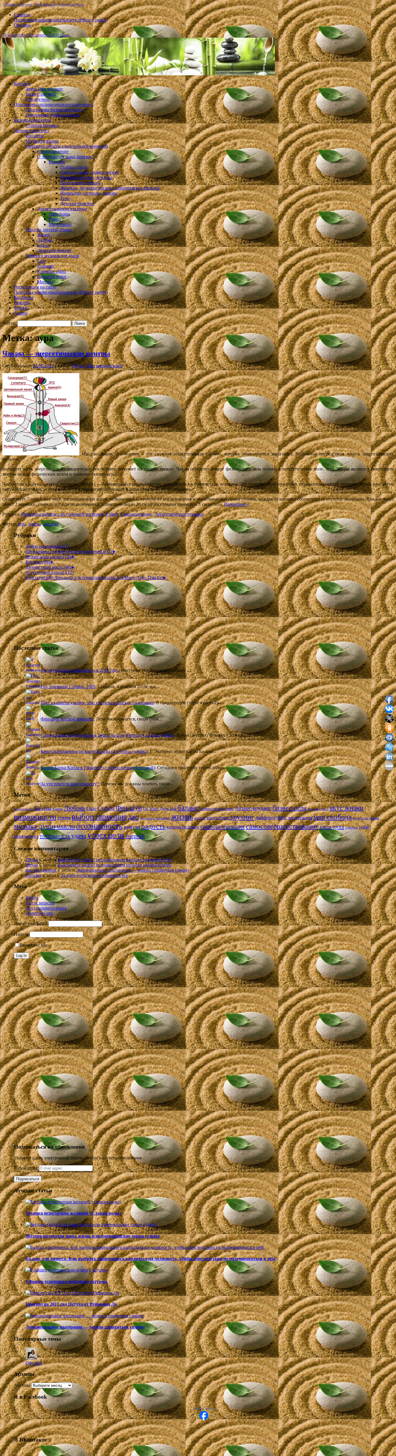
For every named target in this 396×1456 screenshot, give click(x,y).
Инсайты (34, 135)
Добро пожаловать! (47, 546)
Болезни (57, 161)
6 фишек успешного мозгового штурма (66, 1281)
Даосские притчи (54, 250)
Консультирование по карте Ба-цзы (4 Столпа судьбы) (94, 751)
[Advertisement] (43, 609)
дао (133, 817)
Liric (41, 260)
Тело (65, 198)
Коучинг (22, 83)
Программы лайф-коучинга (52, 114)
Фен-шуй (129, 807)
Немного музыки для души (52, 255)
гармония (111, 816)
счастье (351, 827)
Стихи (43, 245)
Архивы (22, 1385)
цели (116, 835)
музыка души (34, 826)
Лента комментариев (46, 908)
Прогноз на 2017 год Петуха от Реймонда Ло (71, 1304)
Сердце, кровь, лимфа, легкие (89, 172)
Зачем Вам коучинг (44, 88)
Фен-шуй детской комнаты (67, 718)
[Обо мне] (31, 1357)
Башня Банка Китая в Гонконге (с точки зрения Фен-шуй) (98, 767)
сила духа (332, 826)
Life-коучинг (38, 99)
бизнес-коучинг (253, 808)
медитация (300, 817)
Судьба (106, 808)
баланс (187, 807)
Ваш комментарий (104, 365)
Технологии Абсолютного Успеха (35, 34)
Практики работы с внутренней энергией (67, 146)
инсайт (200, 818)
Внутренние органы (80, 182)
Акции (21, 313)
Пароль (21, 934)
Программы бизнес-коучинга (54, 109)
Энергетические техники (62, 208)
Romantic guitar (51, 276)
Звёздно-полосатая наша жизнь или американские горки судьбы (93, 1236)
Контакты (23, 297)
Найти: (9, 323)
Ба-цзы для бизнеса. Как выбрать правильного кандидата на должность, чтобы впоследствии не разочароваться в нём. (151, 1258)
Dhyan (78, 365)
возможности (35, 817)
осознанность (99, 825)
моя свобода (332, 817)
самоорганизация (222, 826)
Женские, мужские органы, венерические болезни (110, 187)
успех (97, 835)
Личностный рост (31, 130)
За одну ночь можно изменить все (94, 875)
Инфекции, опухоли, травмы (88, 193)
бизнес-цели (290, 807)
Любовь (45, 240)
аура (22, 523)
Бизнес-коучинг (41, 94)
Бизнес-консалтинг (33, 120)
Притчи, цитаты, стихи (49, 229)
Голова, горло (74, 167)
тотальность (55, 836)
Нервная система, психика (86, 177)
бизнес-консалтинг (216, 808)
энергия (51, 523)
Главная (22, 14)
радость (153, 826)
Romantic (46, 266)
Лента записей (40, 902)
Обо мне (22, 25)
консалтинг (218, 817)
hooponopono (23, 809)
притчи (132, 827)
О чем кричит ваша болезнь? (65, 156)
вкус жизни (347, 807)
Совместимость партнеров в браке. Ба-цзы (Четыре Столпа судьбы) (107, 735)
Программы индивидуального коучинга (53, 104)
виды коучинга (318, 809)
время (63, 817)
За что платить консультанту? (70, 783)
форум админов (41, 870)
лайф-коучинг (271, 817)
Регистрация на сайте (35, 286)
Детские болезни (77, 203)
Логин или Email (30, 923)
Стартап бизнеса (42, 125)
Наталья (33, 875)
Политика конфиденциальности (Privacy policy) (61, 19)
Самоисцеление (52, 151)
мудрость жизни (366, 818)
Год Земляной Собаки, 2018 (68, 686)
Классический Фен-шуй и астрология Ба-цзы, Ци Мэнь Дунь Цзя (94, 577)
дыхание (163, 818)
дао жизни (147, 818)
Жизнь (43, 234)
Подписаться (27, 1179)
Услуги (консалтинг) (50, 572)
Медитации (60, 224)
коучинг (242, 817)
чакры (34, 523)
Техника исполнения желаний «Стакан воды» (74, 1213)
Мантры (45, 281)
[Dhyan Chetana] (203, 1418)
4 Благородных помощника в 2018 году (80, 670)
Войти (32, 897)
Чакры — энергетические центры (56, 353)
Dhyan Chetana (204, 1408)
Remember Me (33, 945)
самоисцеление (183, 827)
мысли (66, 826)
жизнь (182, 816)
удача (78, 835)
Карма (57, 809)
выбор (83, 816)
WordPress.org (39, 913)
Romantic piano (51, 271)
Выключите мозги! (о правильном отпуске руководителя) (114, 859)
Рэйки (55, 219)
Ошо (91, 808)
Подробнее (236, 504)
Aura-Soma (59, 213)
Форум (21, 307)
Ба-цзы (42, 808)
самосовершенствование (282, 826)
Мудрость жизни (42, 140)
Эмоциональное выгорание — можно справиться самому (133, 870)
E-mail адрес (26, 1167)
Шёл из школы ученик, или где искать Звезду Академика (97, 702)
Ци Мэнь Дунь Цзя (159, 809)
